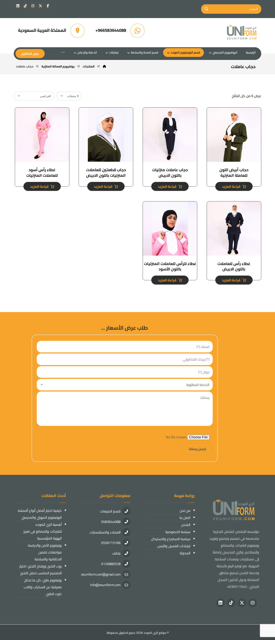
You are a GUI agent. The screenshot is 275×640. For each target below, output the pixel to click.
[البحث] (206, 9)
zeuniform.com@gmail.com (101, 574)
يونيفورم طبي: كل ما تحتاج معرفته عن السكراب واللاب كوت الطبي (43, 587)
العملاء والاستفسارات (105, 532)
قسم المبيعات (110, 511)
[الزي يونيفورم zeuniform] (242, 32)
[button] (47, 5)
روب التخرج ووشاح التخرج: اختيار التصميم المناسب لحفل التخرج (40, 569)
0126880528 (111, 564)
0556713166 (111, 542)
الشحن (185, 524)
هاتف (116, 553)
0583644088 (111, 521)
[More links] (63, 52)
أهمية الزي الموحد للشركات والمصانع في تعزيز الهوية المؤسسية (42, 531)
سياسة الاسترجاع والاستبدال (170, 539)
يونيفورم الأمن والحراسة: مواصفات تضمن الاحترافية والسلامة (44, 552)
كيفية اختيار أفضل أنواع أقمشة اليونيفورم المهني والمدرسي (40, 514)
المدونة (185, 553)
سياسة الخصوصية (177, 532)
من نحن (185, 510)
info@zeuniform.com (105, 585)
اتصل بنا (184, 517)
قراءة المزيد (231, 186)
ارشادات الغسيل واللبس (173, 546)
